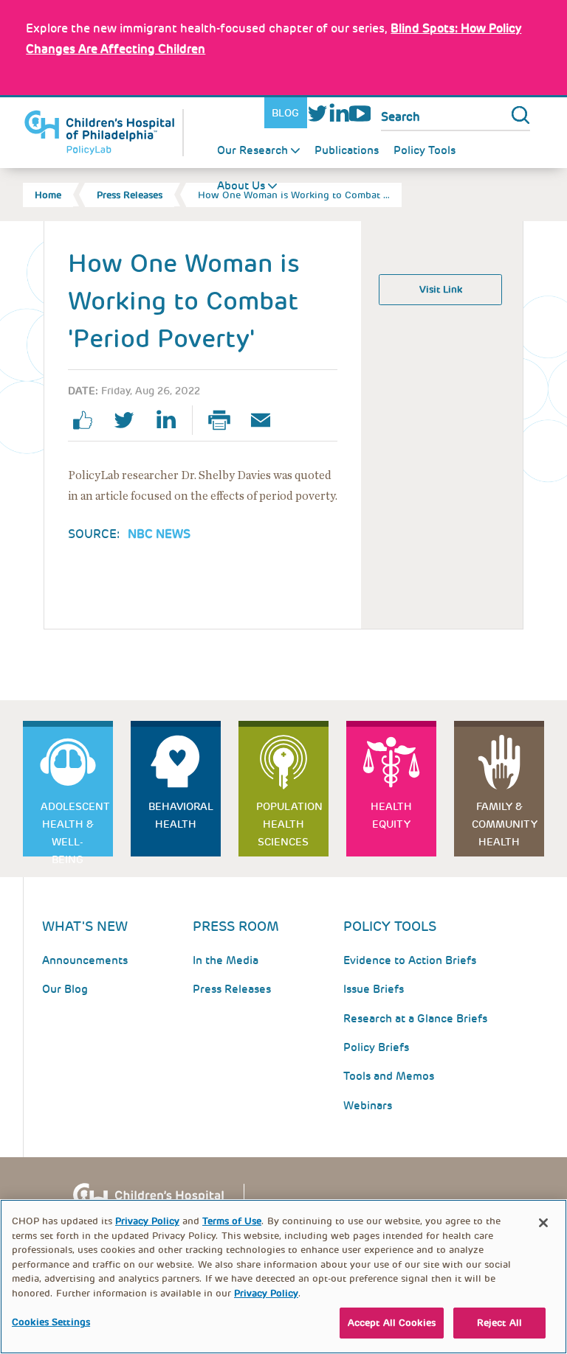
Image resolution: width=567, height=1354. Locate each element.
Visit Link (440, 289)
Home (48, 195)
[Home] (103, 132)
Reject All (499, 1322)
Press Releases (129, 195)
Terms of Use (231, 1221)
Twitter (318, 113)
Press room (236, 926)
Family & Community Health (504, 824)
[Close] (543, 1223)
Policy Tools (425, 150)
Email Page (266, 420)
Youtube (360, 113)
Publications (347, 150)
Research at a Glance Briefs (415, 1018)
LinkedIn (338, 113)
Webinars (367, 1105)
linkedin (171, 420)
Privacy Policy (147, 1221)
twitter (130, 420)
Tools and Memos (388, 1076)
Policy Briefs (376, 1047)
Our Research (252, 150)
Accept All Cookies (392, 1322)
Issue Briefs (373, 989)
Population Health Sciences (289, 824)
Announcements (85, 960)
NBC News (159, 534)
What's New (85, 926)
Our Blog (65, 989)
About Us (241, 185)
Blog (285, 112)
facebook (88, 420)
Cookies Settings (51, 1322)
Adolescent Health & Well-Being (75, 828)
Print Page (225, 420)
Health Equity (391, 815)
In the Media (225, 960)
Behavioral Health (180, 815)
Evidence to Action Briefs (409, 960)
